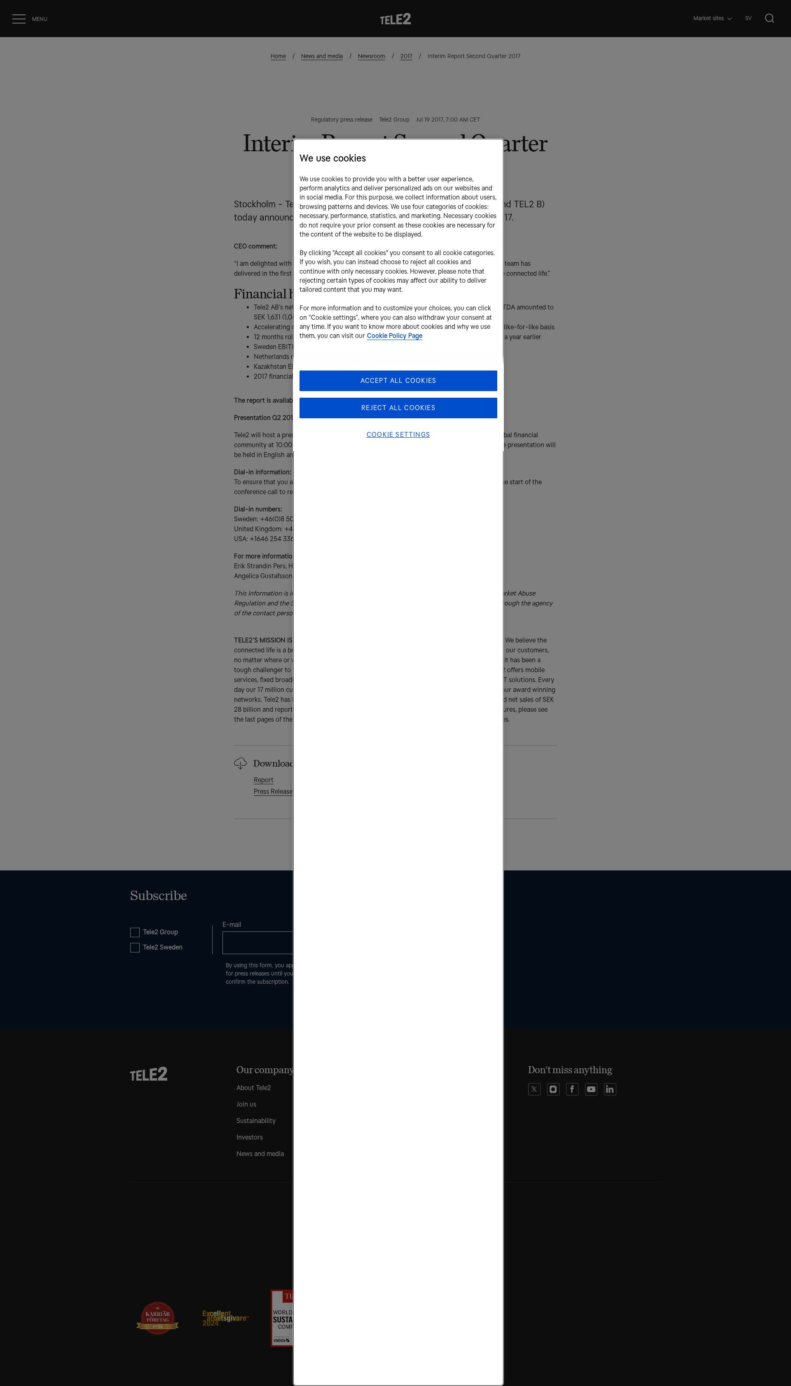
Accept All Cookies (398, 381)
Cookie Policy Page (394, 336)
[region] (398, 762)
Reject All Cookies (398, 408)
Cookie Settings (398, 435)
